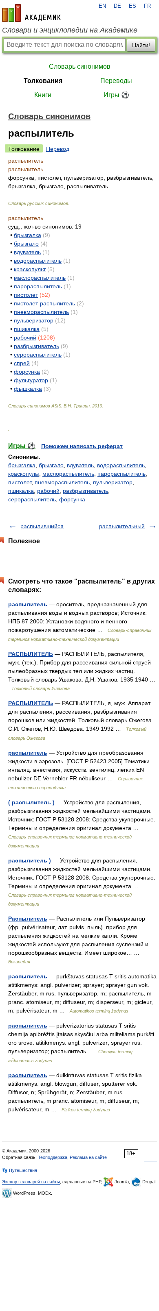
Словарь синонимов (79, 66)
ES (132, 6)
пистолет (26, 295)
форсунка (27, 371)
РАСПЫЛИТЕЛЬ (30, 654)
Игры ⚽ (116, 94)
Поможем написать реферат (82, 446)
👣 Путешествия (19, 1170)
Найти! (141, 45)
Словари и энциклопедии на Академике (69, 30)
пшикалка (27, 329)
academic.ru (31, 13)
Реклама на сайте (88, 1157)
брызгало (26, 243)
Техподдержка (52, 1157)
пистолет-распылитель (44, 303)
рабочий (25, 337)
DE (117, 6)
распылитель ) (29, 860)
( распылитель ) (31, 802)
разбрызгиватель (36, 346)
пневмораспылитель (41, 312)
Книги (42, 94)
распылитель (27, 604)
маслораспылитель (40, 277)
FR (147, 6)
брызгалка (27, 235)
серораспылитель (38, 354)
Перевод (57, 149)
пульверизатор (33, 320)
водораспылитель (38, 260)
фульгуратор (31, 380)
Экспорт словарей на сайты (31, 1181)
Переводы (116, 80)
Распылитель (27, 918)
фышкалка (28, 388)
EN (102, 6)
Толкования (43, 80)
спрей (22, 363)
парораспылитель (38, 286)
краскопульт (30, 269)
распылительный (122, 526)
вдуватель (27, 252)
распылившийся (42, 526)
